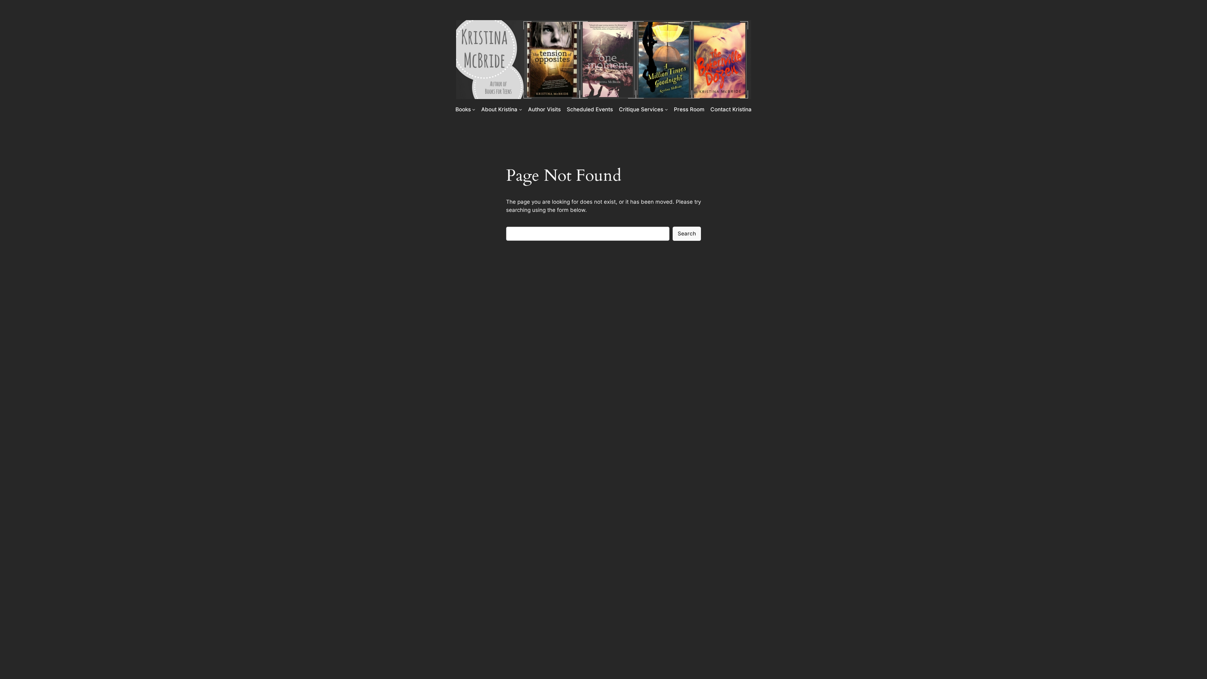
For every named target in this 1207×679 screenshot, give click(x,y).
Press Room (689, 109)
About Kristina (499, 109)
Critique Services (641, 109)
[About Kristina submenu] (520, 109)
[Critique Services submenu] (666, 109)
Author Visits (544, 109)
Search (687, 233)
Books (463, 109)
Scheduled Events (590, 109)
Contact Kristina (731, 109)
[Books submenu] (473, 109)
